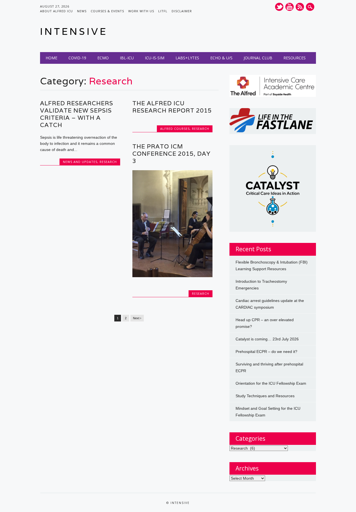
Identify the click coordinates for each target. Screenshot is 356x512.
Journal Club (258, 57)
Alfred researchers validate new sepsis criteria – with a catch (76, 114)
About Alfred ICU (56, 11)
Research (108, 162)
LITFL (162, 11)
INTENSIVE (74, 31)
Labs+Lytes (187, 57)
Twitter (279, 7)
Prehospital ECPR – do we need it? (266, 351)
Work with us (141, 11)
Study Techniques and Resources (265, 396)
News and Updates (80, 162)
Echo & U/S (221, 57)
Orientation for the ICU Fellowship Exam (271, 383)
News (81, 11)
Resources (294, 57)
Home (51, 57)
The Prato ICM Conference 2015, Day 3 (171, 154)
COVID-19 (77, 57)
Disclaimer (182, 11)
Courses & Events (107, 11)
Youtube (289, 7)
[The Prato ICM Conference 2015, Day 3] (172, 276)
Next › (137, 318)
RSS (300, 7)
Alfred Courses (175, 128)
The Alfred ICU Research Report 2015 (172, 106)
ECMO (103, 57)
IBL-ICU (127, 57)
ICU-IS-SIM (154, 57)
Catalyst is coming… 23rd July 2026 (267, 339)
